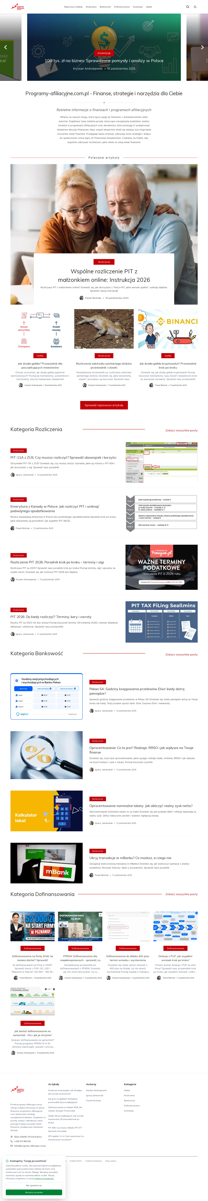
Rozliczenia (91, 7)
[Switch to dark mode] (195, 6)
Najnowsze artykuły (73, 7)
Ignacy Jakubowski (94, 1095)
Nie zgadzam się (34, 1185)
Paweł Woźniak (93, 1100)
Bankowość (105, 7)
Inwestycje (138, 7)
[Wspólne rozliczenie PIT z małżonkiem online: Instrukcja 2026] (104, 234)
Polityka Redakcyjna (93, 1161)
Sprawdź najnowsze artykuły (104, 405)
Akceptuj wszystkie (34, 1192)
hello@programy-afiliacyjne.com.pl (30, 1146)
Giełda (149, 7)
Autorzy (91, 1084)
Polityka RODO (76, 1161)
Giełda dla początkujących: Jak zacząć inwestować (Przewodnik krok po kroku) (65, 1119)
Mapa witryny (110, 1161)
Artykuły (53, 1084)
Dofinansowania (122, 7)
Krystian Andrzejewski (96, 1090)
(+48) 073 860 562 (22, 1141)
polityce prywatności (44, 1178)
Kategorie (130, 1084)
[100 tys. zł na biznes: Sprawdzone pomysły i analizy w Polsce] (104, 47)
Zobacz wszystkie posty (181, 430)
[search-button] (187, 6)
